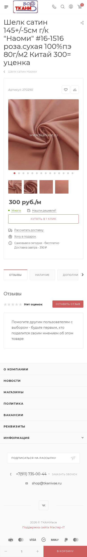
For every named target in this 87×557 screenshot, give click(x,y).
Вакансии (13, 415)
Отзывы (15, 274)
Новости (12, 380)
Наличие (42, 274)
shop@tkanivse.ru (47, 483)
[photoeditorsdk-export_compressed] (43, 134)
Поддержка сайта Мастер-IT (43, 527)
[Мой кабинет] (71, 7)
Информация (17, 438)
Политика (13, 403)
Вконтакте (43, 505)
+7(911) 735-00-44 (31, 474)
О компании (16, 369)
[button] (14, 173)
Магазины (13, 392)
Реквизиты (14, 426)
